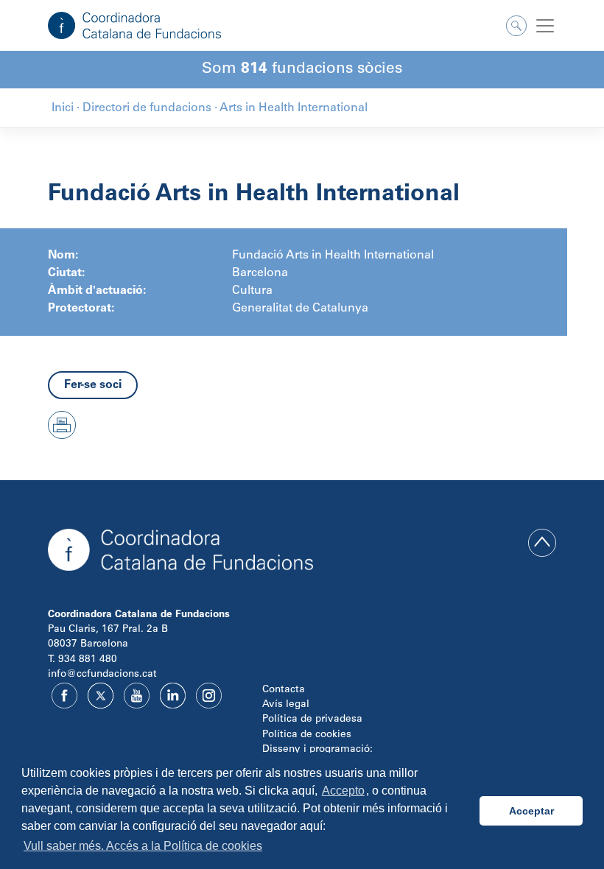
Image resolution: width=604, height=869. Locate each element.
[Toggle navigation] (545, 26)
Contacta (283, 690)
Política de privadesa (312, 719)
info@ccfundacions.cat (102, 674)
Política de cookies (306, 735)
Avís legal (285, 705)
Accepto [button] (343, 790)
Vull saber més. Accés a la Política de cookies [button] (143, 846)
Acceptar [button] (531, 811)
